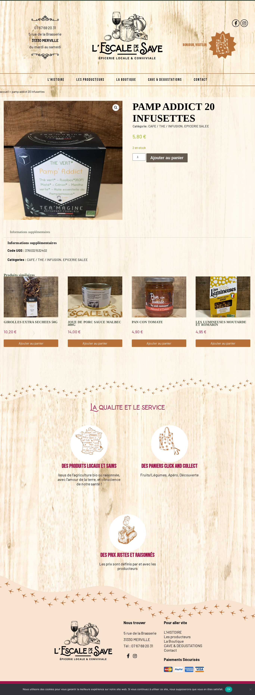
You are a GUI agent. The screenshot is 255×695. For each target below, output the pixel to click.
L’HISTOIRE (56, 79)
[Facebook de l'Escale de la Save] (236, 23)
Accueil (4, 91)
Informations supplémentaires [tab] (30, 232)
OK (229, 689)
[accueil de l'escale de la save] (127, 67)
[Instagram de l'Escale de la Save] (244, 23)
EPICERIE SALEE (196, 126)
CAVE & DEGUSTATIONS (165, 79)
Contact (200, 79)
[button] (115, 107)
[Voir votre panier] (222, 45)
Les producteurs (90, 79)
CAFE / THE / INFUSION (165, 126)
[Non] (250, 689)
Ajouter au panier (167, 157)
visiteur (201, 45)
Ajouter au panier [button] (31, 343)
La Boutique (126, 79)
